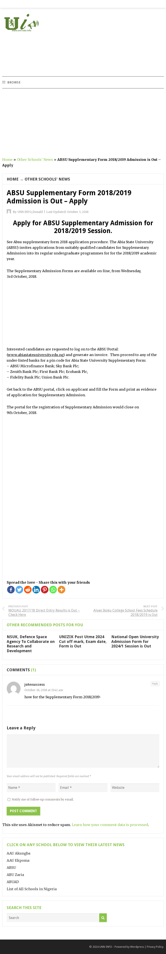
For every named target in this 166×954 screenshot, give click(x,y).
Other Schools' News (35, 159)
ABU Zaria (15, 875)
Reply (155, 683)
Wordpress (137, 946)
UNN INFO (105, 946)
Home (7, 159)
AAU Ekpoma (18, 860)
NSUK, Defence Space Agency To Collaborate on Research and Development (31, 643)
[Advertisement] (118, 46)
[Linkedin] (36, 589)
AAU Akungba (18, 853)
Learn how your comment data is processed (110, 825)
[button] (14, 82)
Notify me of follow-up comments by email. (43, 799)
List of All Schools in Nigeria (32, 889)
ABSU (11, 867)
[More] (61, 589)
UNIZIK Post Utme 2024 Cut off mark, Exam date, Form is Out (83, 641)
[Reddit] (28, 589)
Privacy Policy (155, 946)
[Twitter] (19, 589)
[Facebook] (11, 589)
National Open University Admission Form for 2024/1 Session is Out (135, 641)
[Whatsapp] (53, 589)
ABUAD (13, 882)
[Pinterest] (44, 589)
